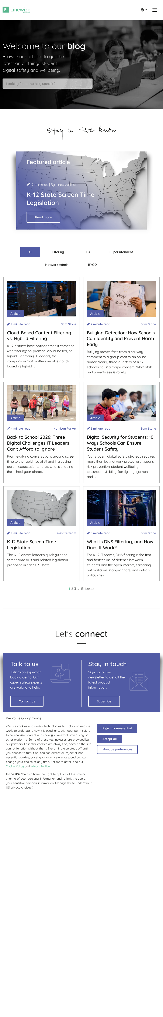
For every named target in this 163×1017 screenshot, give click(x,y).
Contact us (27, 701)
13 (82, 589)
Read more (43, 217)
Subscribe (104, 701)
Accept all (110, 739)
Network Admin (57, 265)
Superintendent (121, 252)
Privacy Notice (40, 766)
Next (89, 589)
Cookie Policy (15, 766)
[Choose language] (144, 9)
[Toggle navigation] (154, 10)
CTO (87, 252)
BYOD (92, 265)
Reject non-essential (117, 728)
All (30, 252)
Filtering (58, 252)
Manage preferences (117, 749)
